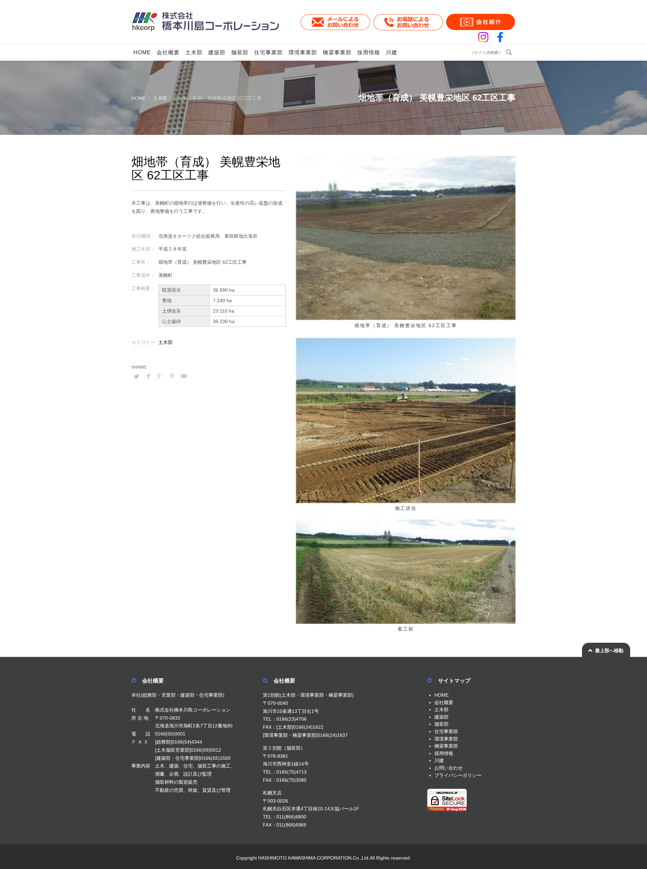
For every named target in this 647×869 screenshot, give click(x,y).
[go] (508, 52)
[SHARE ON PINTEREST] (172, 376)
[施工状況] (406, 420)
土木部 (165, 342)
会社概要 (443, 702)
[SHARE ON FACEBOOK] (148, 376)
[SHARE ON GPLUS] (160, 376)
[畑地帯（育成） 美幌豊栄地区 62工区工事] (406, 237)
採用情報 (443, 753)
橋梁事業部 (446, 746)
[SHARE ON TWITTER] (136, 377)
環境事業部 (446, 739)
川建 (439, 760)
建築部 (441, 717)
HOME (441, 695)
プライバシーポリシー (458, 775)
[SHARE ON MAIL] (184, 376)
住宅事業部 (446, 731)
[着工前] (406, 571)
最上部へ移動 (609, 650)
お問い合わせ (448, 768)
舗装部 (441, 724)
